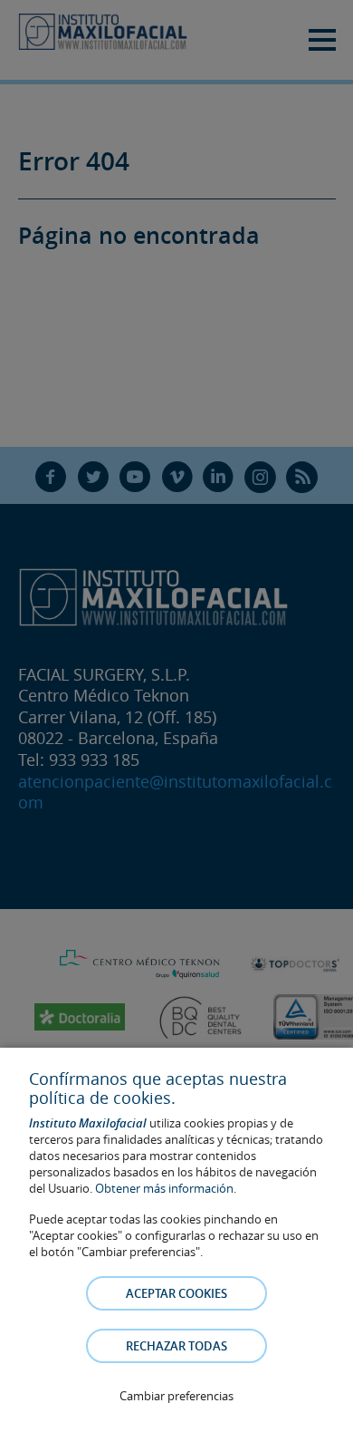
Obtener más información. (165, 1188)
